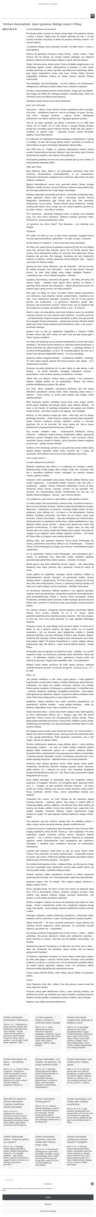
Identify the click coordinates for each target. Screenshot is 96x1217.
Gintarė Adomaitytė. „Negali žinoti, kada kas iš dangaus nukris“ (79, 1020)
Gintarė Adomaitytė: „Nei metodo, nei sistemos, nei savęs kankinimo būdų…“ (48, 1062)
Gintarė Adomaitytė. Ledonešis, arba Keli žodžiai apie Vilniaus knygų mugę (45, 1140)
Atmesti (48, 1204)
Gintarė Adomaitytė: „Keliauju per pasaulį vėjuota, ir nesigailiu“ (77, 1139)
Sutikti (48, 1197)
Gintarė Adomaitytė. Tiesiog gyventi (45, 1100)
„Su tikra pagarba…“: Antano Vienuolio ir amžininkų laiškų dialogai (47, 1020)
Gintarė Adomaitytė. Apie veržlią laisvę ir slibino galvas (79, 1062)
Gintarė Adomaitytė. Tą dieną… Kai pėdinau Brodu (15, 1062)
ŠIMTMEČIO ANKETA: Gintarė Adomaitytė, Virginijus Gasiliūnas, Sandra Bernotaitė (15, 1103)
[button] (92, 1184)
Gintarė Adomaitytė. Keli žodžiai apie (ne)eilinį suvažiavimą (79, 1102)
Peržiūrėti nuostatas (48, 1211)
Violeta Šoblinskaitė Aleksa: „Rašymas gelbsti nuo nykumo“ (16, 1139)
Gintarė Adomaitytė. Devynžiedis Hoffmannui (16, 1018)
